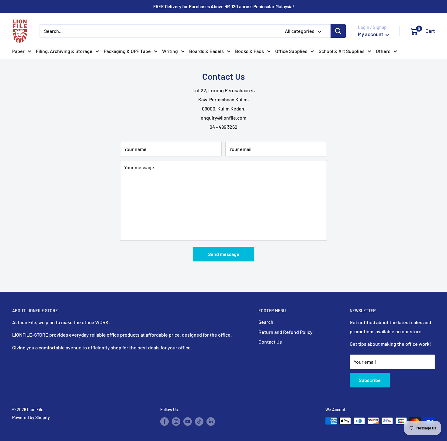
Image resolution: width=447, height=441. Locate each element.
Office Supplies (291, 51)
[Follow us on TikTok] (199, 421)
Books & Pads (249, 51)
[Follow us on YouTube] (187, 421)
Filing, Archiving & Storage (64, 51)
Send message (223, 254)
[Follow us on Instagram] (176, 421)
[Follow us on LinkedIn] (210, 421)
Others (383, 51)
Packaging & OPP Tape (127, 51)
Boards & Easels (206, 51)
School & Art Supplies (342, 51)
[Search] (338, 31)
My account (371, 34)
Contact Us (270, 342)
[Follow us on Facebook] (164, 421)
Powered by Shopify (31, 417)
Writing (170, 51)
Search (265, 322)
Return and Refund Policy (285, 332)
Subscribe (370, 380)
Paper (18, 51)
